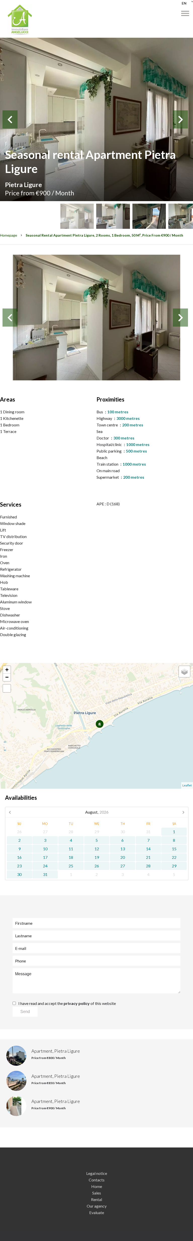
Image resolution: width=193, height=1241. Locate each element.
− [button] (7, 677)
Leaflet (187, 785)
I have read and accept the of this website (67, 1003)
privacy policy (77, 1003)
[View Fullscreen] (7, 688)
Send (25, 1011)
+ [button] (7, 670)
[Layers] (184, 671)
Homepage (8, 235)
